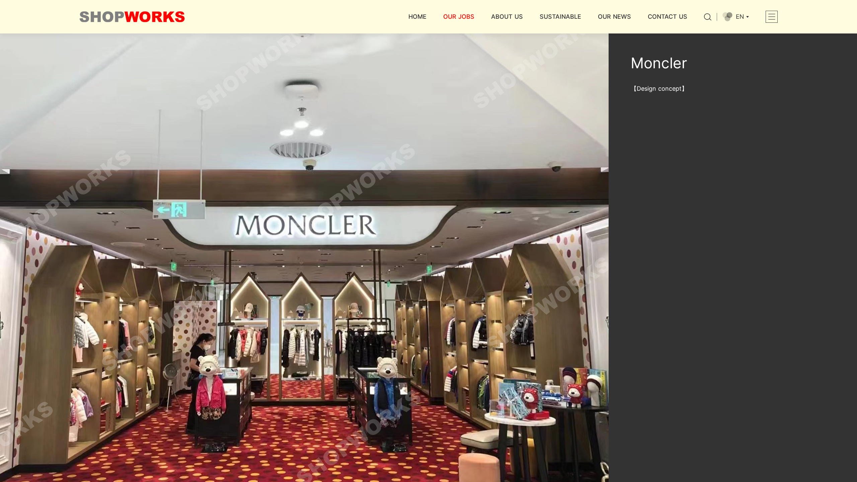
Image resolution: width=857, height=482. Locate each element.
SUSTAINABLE (560, 16)
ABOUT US (507, 16)
